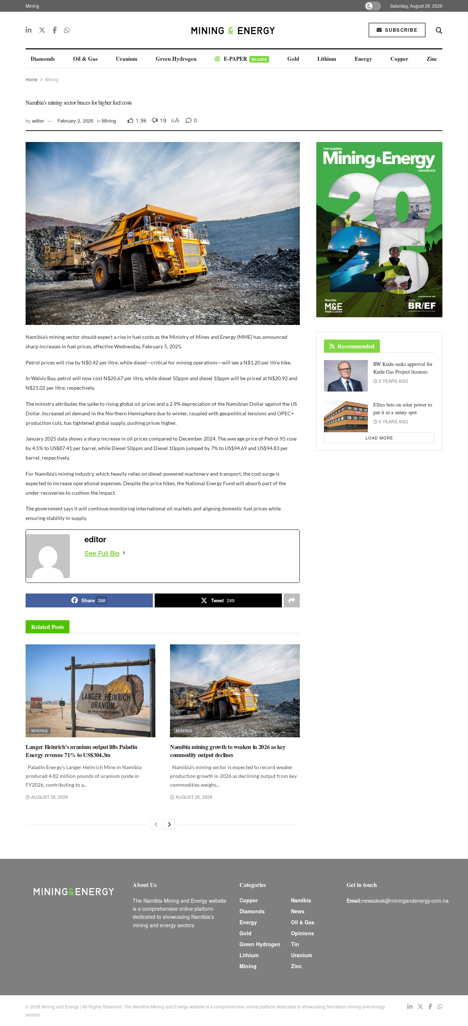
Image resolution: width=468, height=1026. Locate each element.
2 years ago (393, 381)
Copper (399, 59)
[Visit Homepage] (234, 30)
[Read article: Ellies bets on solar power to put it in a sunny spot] (346, 416)
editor (38, 120)
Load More (379, 438)
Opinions (302, 933)
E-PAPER (245, 59)
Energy (363, 59)
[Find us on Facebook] (55, 30)
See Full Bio (102, 553)
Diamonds (43, 59)
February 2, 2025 (75, 120)
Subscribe (400, 29)
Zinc (432, 59)
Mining (32, 6)
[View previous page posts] (156, 824)
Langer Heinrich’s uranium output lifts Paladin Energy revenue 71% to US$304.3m (81, 750)
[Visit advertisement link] (379, 229)
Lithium (326, 59)
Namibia (301, 900)
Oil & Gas (85, 59)
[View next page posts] (169, 824)
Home (32, 79)
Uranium (126, 59)
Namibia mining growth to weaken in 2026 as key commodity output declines (227, 750)
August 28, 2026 (49, 797)
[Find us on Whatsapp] (67, 30)
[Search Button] (439, 30)
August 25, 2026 (193, 797)
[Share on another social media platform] (292, 600)
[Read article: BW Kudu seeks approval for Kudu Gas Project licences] (346, 376)
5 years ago (393, 421)
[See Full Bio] (124, 553)
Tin (295, 944)
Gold (293, 59)
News (298, 911)
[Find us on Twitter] (42, 30)
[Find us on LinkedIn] (28, 30)
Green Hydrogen (176, 59)
